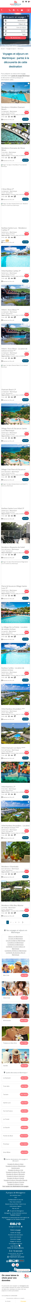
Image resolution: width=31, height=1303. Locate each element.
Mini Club (6, 975)
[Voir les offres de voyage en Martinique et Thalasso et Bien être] (15, 1033)
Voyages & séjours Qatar (15, 1164)
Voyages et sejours (11, 48)
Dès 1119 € (24, 1136)
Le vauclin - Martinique (8, 631)
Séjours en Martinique (15, 936)
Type (23, 34)
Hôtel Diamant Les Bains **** (13, 748)
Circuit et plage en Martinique (15, 941)
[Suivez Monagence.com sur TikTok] (16, 1224)
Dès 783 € (24, 975)
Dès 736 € (24, 1086)
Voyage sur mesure (15, 1241)
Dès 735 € (24, 1066)
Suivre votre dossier (15, 1237)
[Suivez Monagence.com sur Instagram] (14, 1224)
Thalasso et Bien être (10, 1043)
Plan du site (15, 1208)
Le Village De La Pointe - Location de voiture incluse (14, 628)
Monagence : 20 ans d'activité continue (15, 1213)
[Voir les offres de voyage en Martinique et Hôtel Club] (15, 988)
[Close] (28, 16)
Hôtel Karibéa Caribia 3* (11, 271)
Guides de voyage (15, 1232)
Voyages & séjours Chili (15, 1170)
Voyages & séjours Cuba (15, 1184)
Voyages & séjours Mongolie (15, 1174)
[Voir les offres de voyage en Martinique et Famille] (15, 1056)
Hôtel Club (6, 998)
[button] (28, 2)
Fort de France (8, 1111)
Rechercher (15, 38)
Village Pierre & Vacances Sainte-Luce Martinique (14, 429)
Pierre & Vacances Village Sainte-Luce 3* (14, 587)
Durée (23, 31)
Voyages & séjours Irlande (15, 1178)
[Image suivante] (28, 93)
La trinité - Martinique (8, 907)
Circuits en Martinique (15, 939)
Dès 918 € (24, 1152)
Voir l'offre (25, 119)
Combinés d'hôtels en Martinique (15, 951)
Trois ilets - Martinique (8, 152)
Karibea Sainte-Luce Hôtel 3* (12, 508)
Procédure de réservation (15, 1235)
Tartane (5, 1094)
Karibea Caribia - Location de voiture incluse (12, 669)
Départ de (22, 24)
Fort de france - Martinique (10, 472)
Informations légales (15, 1206)
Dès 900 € (24, 1119)
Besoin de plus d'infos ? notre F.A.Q (15, 1204)
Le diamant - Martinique (9, 111)
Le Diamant (7, 1078)
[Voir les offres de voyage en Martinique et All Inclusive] (15, 1011)
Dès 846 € (24, 1127)
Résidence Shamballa (9, 866)
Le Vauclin (6, 1127)
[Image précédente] (2, 93)
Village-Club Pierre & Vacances (13, 469)
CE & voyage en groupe (15, 1243)
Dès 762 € (24, 1103)
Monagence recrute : (15, 1227)
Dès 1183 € (24, 1020)
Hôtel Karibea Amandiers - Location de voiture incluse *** (15, 826)
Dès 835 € (24, 998)
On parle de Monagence (15, 1211)
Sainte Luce (7, 1103)
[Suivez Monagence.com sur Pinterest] (19, 1224)
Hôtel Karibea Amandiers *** (13, 709)
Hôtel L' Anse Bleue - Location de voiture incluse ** (14, 350)
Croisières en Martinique (15, 943)
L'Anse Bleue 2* (7, 189)
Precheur (6, 1144)
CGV (15, 1197)
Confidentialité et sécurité (15, 1199)
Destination (21, 20)
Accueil (3, 48)
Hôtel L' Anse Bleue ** (10, 310)
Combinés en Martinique (15, 945)
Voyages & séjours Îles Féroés (15, 1172)
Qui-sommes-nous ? (15, 1195)
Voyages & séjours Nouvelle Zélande (15, 1180)
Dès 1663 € (24, 1094)
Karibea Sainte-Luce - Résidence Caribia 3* (14, 229)
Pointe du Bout (8, 1136)
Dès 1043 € (24, 1144)
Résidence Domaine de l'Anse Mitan (13, 149)
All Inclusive (7, 1020)
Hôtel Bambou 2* (8, 787)
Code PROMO (15, 1246)
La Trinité (6, 1119)
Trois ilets (6, 1086)
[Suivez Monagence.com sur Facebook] (11, 1224)
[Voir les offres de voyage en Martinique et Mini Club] (15, 966)
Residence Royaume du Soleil (13, 547)
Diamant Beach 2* (8, 389)
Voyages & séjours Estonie (15, 1182)
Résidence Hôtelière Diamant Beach (13, 108)
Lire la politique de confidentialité (9, 1295)
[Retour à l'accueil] (15, 3)
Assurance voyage (15, 1239)
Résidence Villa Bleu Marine (12, 905)
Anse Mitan (6, 1152)
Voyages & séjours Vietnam (15, 1176)
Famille (5, 1066)
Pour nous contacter (15, 1202)
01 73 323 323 (15, 1251)
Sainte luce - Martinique (9, 232)
